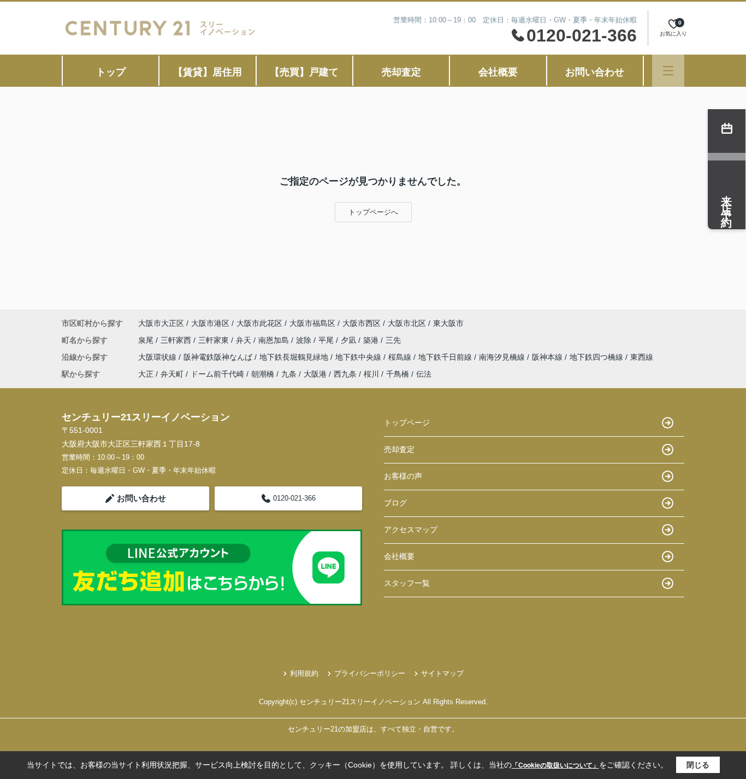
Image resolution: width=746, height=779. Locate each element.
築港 (372, 340)
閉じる (697, 764)
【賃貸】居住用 (207, 72)
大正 (145, 374)
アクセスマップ (410, 529)
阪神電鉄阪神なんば (218, 357)
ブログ (395, 502)
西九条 (345, 374)
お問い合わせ (594, 72)
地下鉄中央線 (359, 357)
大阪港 (315, 374)
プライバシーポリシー (369, 673)
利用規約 (304, 673)
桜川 (371, 374)
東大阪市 (448, 323)
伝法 (423, 374)
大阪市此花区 (259, 323)
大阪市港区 (210, 323)
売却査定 (401, 72)
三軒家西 (177, 340)
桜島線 (400, 357)
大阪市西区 (361, 323)
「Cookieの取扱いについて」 (555, 765)
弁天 (244, 340)
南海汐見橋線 (503, 357)
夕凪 (349, 340)
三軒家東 (214, 340)
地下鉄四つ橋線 (597, 357)
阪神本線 (548, 357)
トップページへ (373, 212)
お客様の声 (403, 476)
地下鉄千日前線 (446, 357)
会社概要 (498, 72)
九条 (289, 374)
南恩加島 (274, 340)
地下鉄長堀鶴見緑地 (294, 357)
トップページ (407, 422)
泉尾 (147, 340)
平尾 (327, 340)
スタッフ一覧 (407, 583)
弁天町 (172, 374)
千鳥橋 (397, 374)
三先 (393, 340)
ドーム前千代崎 (217, 374)
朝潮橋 (262, 374)
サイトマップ (442, 673)
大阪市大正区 (161, 323)
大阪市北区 (407, 323)
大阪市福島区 (312, 323)
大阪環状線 (158, 357)
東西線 (641, 357)
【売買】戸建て (304, 72)
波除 (304, 340)
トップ (111, 72)
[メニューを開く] (668, 70)
